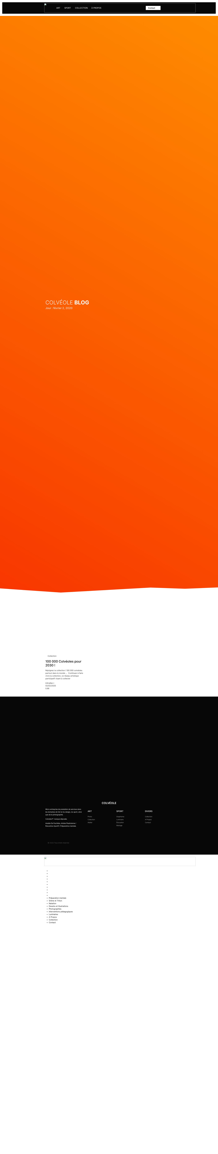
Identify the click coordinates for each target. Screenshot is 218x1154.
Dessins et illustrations (58, 879)
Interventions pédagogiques (61, 884)
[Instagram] (171, 7)
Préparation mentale (57, 871)
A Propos (53, 890)
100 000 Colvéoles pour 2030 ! (63, 663)
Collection (53, 892)
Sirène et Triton (55, 873)
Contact (52, 895)
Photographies (55, 881)
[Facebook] (164, 7)
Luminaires (53, 887)
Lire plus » (49, 683)
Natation (52, 876)
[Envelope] (154, 845)
